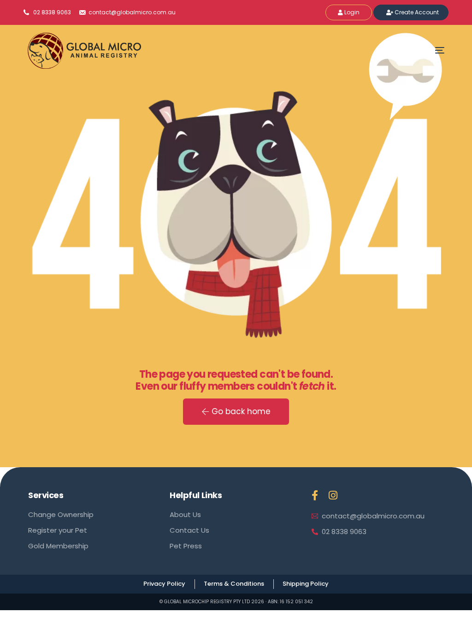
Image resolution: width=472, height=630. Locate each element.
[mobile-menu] (425, 50)
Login (351, 12)
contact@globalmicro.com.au (131, 12)
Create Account (415, 12)
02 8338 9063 (52, 12)
